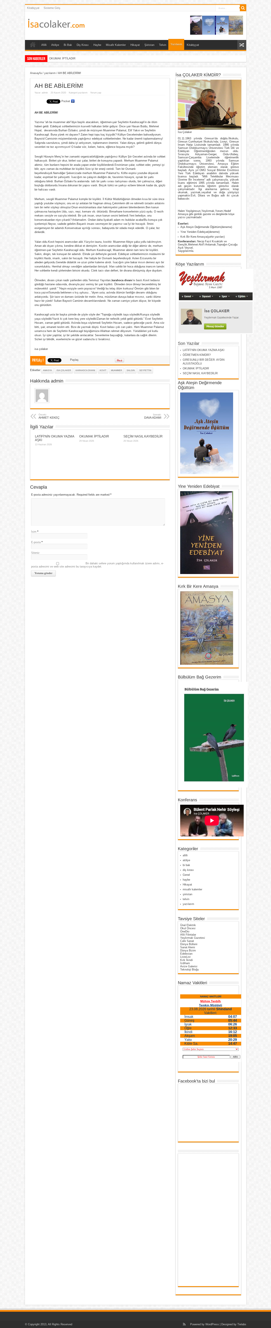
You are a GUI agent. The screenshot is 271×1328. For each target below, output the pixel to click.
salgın (131, 370)
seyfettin (145, 370)
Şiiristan (149, 45)
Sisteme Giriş (52, 8)
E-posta (36, 542)
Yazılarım (176, 44)
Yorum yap (95, 92)
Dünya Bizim (188, 950)
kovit (103, 370)
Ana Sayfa (33, 45)
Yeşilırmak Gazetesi (192, 937)
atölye (186, 860)
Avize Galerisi (188, 966)
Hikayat (135, 45)
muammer (116, 370)
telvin (186, 899)
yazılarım (50, 73)
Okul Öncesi (187, 928)
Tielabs (241, 1324)
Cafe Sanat (187, 941)
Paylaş (74, 359)
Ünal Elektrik (188, 925)
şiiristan (187, 894)
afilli (185, 855)
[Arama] (243, 8)
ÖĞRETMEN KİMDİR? (197, 354)
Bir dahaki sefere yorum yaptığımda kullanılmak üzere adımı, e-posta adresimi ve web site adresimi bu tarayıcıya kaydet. (97, 565)
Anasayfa (36, 73)
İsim (33, 531)
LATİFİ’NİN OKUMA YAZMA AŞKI (203, 350)
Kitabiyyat (33, 8)
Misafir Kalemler (116, 45)
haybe (186, 879)
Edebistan (186, 953)
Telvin (162, 45)
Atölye (55, 45)
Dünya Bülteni (188, 944)
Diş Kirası (83, 45)
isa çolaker (64, 370)
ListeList (185, 956)
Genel (186, 874)
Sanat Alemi (187, 947)
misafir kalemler (192, 889)
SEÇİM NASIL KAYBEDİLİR (66, 58)
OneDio (184, 931)
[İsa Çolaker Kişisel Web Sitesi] (56, 24)
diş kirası (188, 870)
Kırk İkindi (186, 960)
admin (45, 92)
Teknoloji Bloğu (189, 969)
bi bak (186, 865)
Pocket (65, 101)
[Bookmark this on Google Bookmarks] (73, 101)
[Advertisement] (196, 1219)
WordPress (212, 1324)
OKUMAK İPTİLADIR (94, 436)
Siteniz (35, 552)
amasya (47, 370)
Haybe (97, 45)
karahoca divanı (85, 370)
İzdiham (185, 963)
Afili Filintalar (188, 934)
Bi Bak (68, 45)
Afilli (44, 45)
